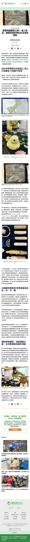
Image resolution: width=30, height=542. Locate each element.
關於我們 (24, 512)
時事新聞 (12, 40)
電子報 (22, 3)
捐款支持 (19, 508)
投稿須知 (24, 516)
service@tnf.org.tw (17, 528)
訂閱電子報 (10, 508)
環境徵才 (6, 512)
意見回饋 (24, 518)
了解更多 (4, 539)
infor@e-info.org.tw (17, 530)
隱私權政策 (6, 518)
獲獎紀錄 (15, 518)
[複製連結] (21, 48)
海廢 (13, 45)
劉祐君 (16, 42)
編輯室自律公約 (15, 514)
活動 (15, 512)
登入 (28, 3)
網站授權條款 (24, 514)
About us (6, 514)
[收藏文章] (9, 48)
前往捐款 (15, 429)
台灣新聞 (17, 40)
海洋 (17, 45)
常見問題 (6, 516)
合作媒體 (15, 516)
